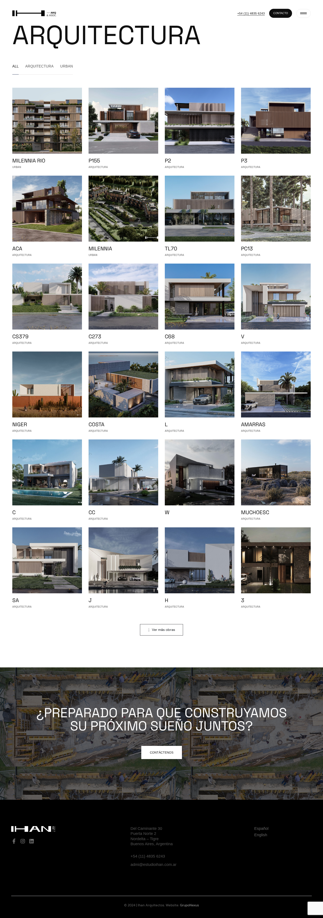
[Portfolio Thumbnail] (47, 121)
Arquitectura (39, 66)
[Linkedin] (31, 841)
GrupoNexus (189, 905)
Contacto (280, 13)
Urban (66, 66)
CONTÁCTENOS (161, 752)
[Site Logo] (34, 13)
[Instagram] (22, 841)
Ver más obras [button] (163, 629)
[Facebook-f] (14, 841)
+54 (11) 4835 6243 (251, 13)
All (15, 66)
